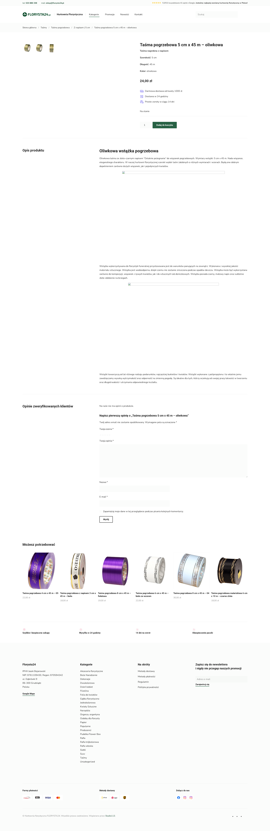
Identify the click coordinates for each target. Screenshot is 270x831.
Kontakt (138, 14)
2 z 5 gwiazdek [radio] (103, 435)
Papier (83, 722)
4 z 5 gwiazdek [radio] (107, 435)
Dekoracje (85, 679)
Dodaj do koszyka (164, 125)
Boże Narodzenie (88, 675)
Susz (82, 753)
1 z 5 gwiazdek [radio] (100, 435)
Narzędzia (85, 710)
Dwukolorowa (87, 683)
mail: (52, 3)
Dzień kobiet (86, 686)
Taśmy (83, 757)
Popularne (85, 726)
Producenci (85, 730)
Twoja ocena (106, 429)
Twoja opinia (106, 440)
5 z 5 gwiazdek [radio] (109, 435)
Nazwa (103, 482)
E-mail (103, 496)
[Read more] (184, 797)
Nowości (124, 14)
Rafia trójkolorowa (89, 742)
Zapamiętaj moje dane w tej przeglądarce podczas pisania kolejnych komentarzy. (143, 511)
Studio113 (110, 815)
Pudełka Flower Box (90, 734)
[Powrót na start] (36, 14)
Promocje (110, 14)
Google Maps (28, 693)
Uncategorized (87, 761)
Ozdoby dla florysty (90, 718)
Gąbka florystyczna (89, 698)
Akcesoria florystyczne (91, 671)
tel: (29, 3)
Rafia (82, 738)
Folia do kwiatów (88, 694)
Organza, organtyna (90, 714)
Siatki (83, 749)
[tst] (178, 797)
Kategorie (94, 14)
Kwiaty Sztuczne (88, 706)
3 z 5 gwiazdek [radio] (105, 435)
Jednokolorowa (87, 702)
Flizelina (84, 690)
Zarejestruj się (202, 684)
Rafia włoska (86, 746)
